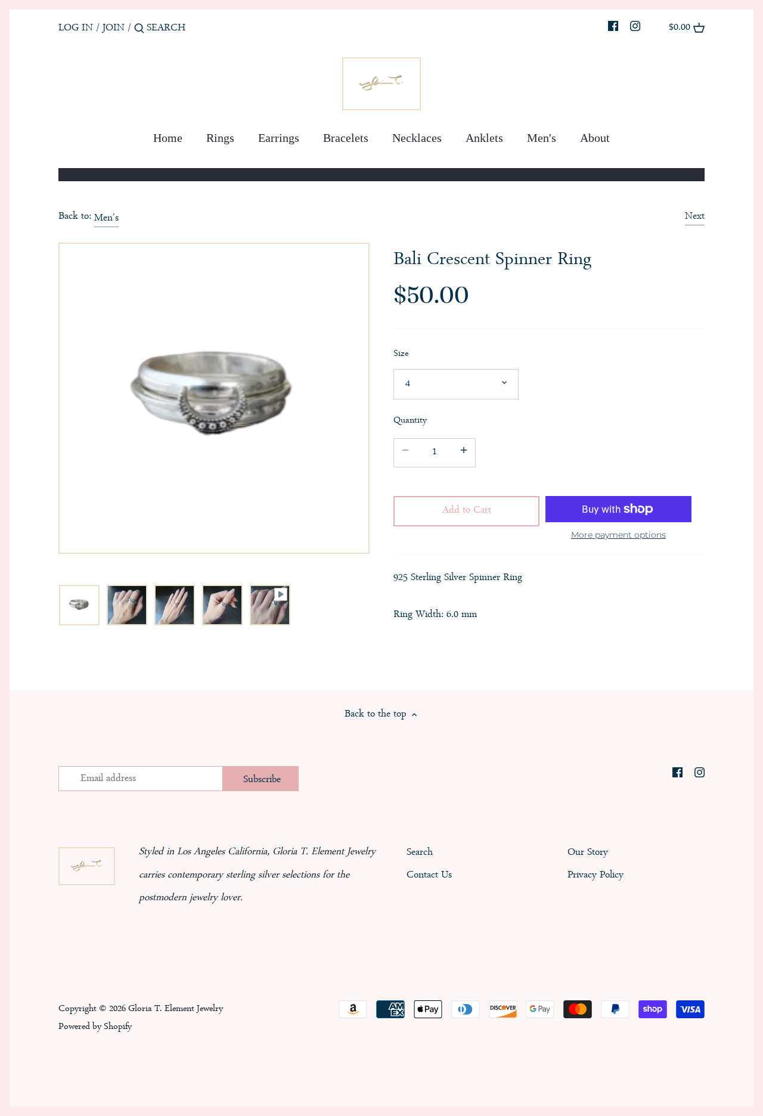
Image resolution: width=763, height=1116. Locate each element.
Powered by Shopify (95, 1027)
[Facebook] (613, 28)
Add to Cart (466, 511)
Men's (106, 218)
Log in (75, 28)
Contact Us (429, 875)
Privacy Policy (595, 875)
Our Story (587, 853)
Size (400, 354)
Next (695, 217)
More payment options (618, 535)
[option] (79, 605)
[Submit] (139, 32)
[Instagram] (635, 28)
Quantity (410, 421)
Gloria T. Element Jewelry (175, 1009)
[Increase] (463, 453)
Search (420, 853)
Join (114, 28)
